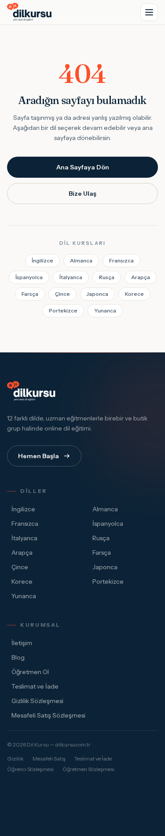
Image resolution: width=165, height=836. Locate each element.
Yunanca (105, 310)
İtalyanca (70, 277)
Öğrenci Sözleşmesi (30, 769)
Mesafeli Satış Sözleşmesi (48, 715)
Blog (18, 657)
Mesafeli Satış (49, 758)
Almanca (81, 260)
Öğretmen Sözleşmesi (88, 769)
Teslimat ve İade (35, 686)
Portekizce (63, 310)
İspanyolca (29, 277)
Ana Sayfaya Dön (82, 167)
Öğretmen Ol (30, 672)
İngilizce (42, 260)
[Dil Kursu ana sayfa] (32, 391)
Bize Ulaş (82, 193)
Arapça (140, 277)
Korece (134, 294)
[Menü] (149, 12)
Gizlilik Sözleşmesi (37, 701)
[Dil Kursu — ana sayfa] (30, 12)
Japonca (97, 294)
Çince (62, 294)
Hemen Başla (38, 456)
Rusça (106, 277)
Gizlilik (15, 758)
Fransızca (121, 260)
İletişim (21, 643)
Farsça (30, 294)
